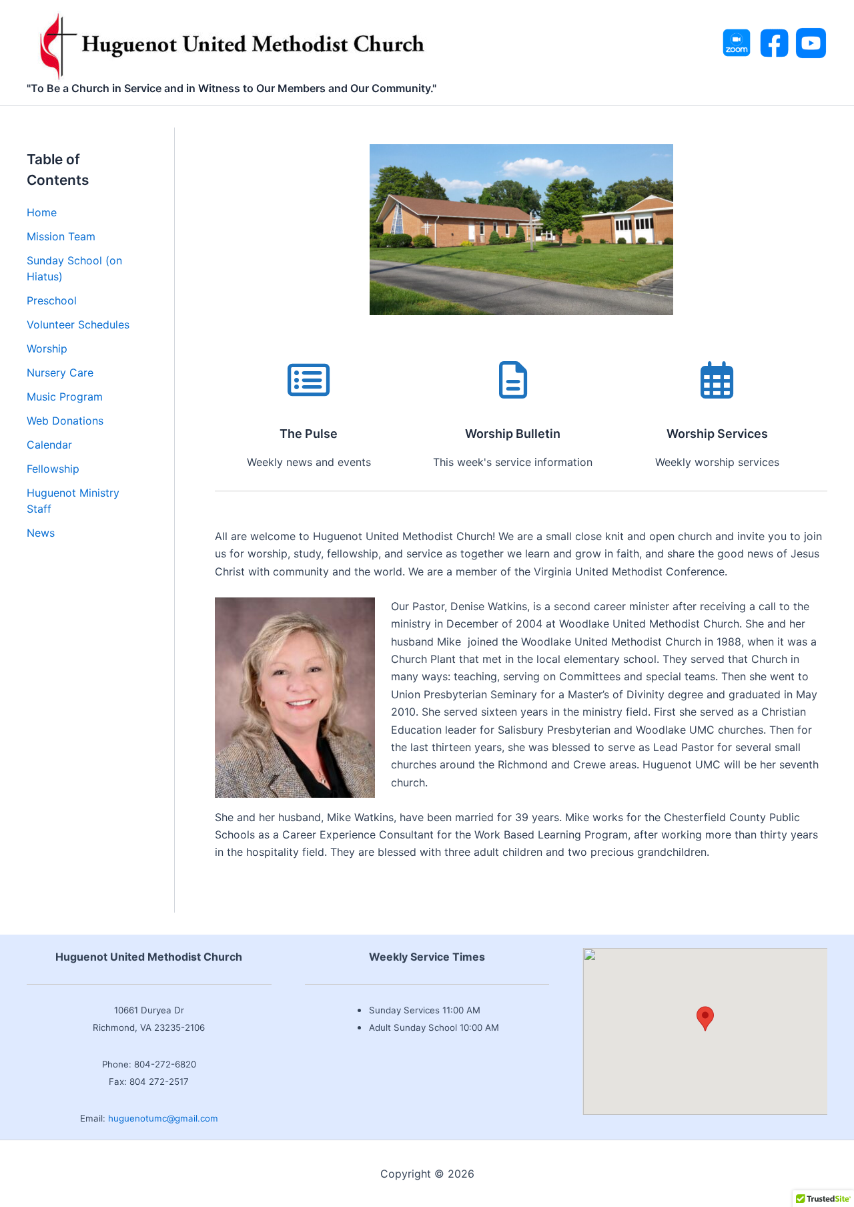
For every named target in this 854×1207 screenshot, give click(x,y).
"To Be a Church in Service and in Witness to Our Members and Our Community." (231, 88)
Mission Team (61, 236)
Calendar (49, 444)
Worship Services (717, 434)
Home (42, 212)
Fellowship (53, 468)
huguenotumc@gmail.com (163, 1118)
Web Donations (65, 420)
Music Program (65, 396)
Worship (47, 348)
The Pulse (309, 434)
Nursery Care (60, 372)
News (41, 532)
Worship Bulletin (512, 434)
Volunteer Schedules (78, 324)
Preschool (52, 300)
